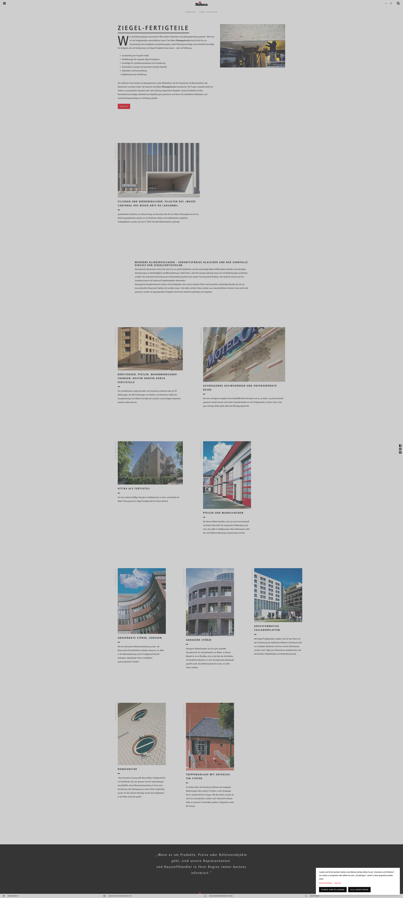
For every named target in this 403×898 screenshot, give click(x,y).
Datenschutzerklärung (325, 883)
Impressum (337, 883)
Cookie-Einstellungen (333, 890)
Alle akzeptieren (359, 890)
